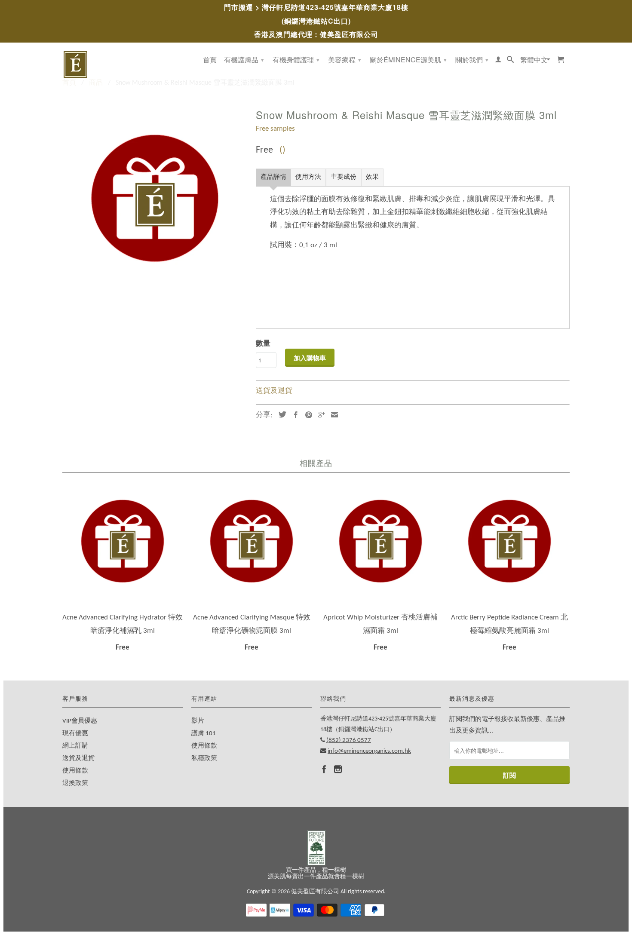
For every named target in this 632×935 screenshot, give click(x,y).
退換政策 (75, 783)
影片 (197, 721)
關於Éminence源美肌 (408, 59)
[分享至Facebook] (293, 414)
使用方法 (308, 177)
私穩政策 (204, 758)
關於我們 (471, 59)
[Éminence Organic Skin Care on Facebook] (324, 769)
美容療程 (344, 59)
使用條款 (75, 771)
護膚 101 (203, 733)
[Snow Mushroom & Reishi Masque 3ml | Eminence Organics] (154, 197)
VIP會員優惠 (79, 721)
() (282, 150)
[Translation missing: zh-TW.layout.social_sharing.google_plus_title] (319, 414)
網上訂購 (75, 746)
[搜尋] (510, 61)
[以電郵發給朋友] (332, 414)
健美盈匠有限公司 (315, 892)
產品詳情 (273, 177)
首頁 (210, 60)
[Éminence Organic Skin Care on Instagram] (338, 769)
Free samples (275, 128)
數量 (263, 343)
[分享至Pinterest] (306, 414)
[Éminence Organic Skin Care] (122, 64)
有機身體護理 (296, 59)
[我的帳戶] (498, 61)
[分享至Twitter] (280, 414)
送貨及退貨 (274, 391)
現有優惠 (75, 733)
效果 (372, 177)
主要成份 (343, 177)
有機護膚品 (244, 59)
